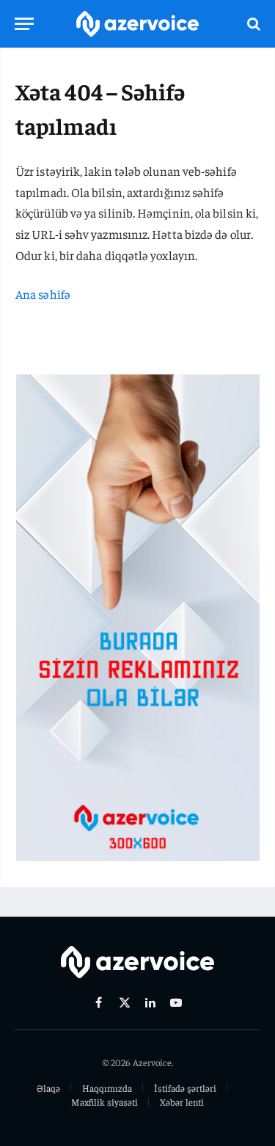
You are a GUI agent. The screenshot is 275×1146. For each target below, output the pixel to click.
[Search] (252, 23)
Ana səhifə (42, 294)
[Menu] (24, 23)
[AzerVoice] (137, 24)
